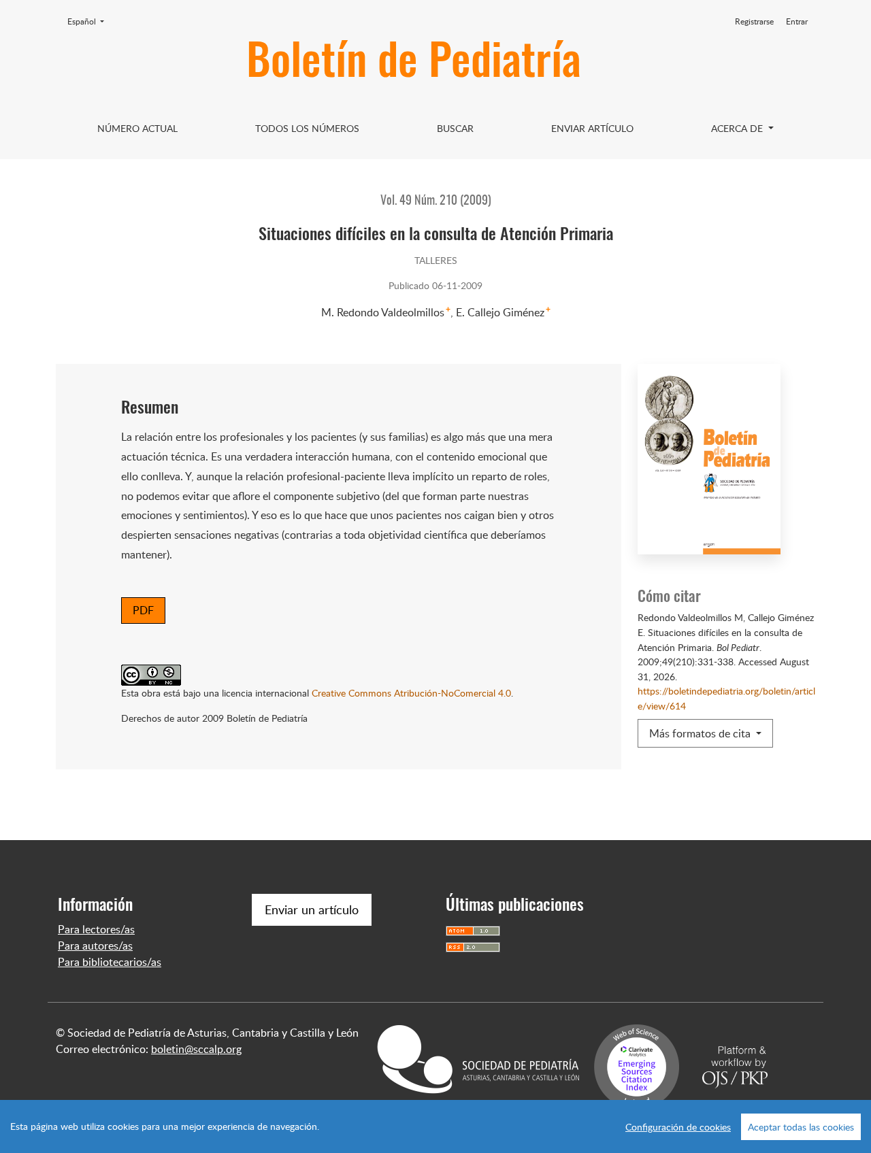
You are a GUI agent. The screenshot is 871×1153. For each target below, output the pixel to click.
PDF (143, 610)
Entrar (797, 21)
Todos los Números (307, 128)
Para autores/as (95, 945)
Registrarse (754, 21)
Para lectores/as (96, 929)
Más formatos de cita (701, 733)
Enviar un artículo (312, 909)
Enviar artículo (592, 128)
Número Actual (137, 128)
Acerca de (738, 128)
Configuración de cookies (678, 1126)
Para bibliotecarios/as (109, 961)
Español (90, 21)
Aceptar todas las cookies (801, 1126)
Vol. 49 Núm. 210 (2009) (435, 201)
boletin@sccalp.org (196, 1048)
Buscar (455, 128)
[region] (435, 1126)
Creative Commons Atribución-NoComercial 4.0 (411, 692)
